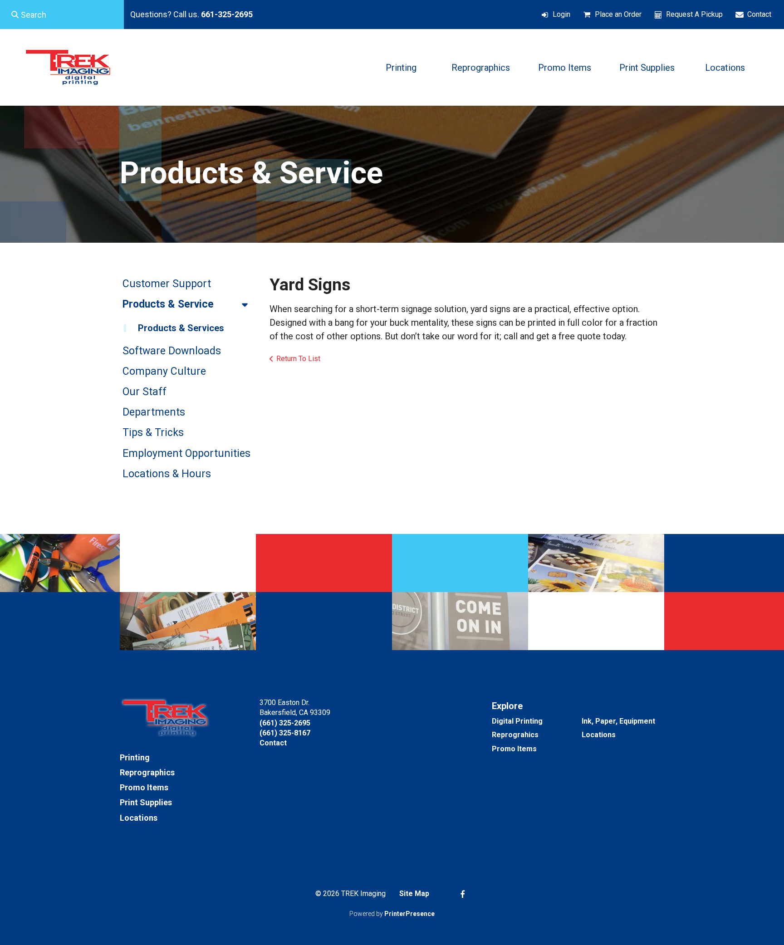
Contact (759, 14)
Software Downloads (171, 351)
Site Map (414, 893)
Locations (725, 67)
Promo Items (564, 67)
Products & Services (181, 328)
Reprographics (480, 67)
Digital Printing (517, 721)
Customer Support (166, 284)
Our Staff (144, 392)
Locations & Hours (166, 474)
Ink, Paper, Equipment (618, 721)
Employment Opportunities (186, 453)
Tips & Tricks (153, 432)
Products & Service (168, 304)
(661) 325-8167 (285, 733)
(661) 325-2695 (285, 723)
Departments (153, 412)
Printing (401, 67)
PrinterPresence (409, 913)
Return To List (298, 358)
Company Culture (164, 371)
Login (561, 14)
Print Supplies (647, 67)
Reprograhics (515, 734)
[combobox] (62, 14)
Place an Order (618, 14)
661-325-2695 (227, 14)
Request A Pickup (694, 14)
